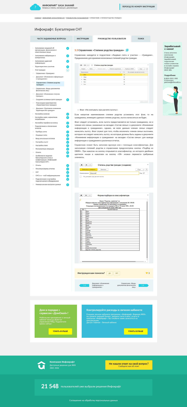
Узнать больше (60, 331)
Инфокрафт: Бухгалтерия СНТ (54, 18)
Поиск (141, 39)
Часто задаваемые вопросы (51, 39)
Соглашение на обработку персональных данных (93, 400)
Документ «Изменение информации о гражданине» (100, 285)
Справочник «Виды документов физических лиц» (126, 285)
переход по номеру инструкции (138, 7)
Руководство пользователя (77, 18)
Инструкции (83, 39)
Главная (38, 18)
